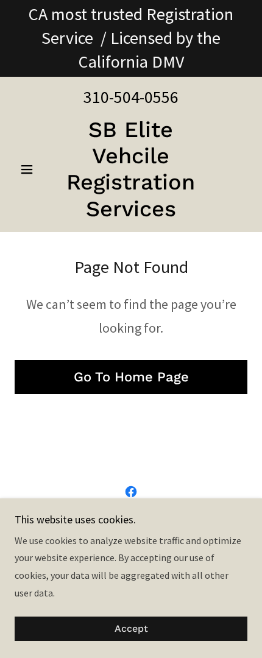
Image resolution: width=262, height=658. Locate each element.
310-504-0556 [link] (131, 97)
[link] (130, 169)
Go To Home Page (131, 376)
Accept (131, 629)
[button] (32, 169)
